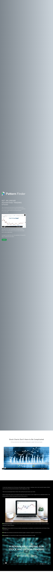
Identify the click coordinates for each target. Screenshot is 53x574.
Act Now (4, 239)
